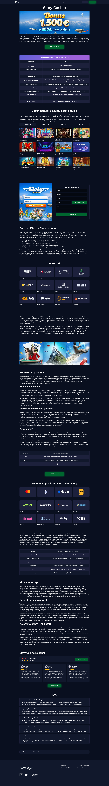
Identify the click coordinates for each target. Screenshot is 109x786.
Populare (27, 124)
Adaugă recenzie (82, 659)
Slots (80, 124)
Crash (62, 124)
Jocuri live (44, 124)
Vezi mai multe (54, 685)
